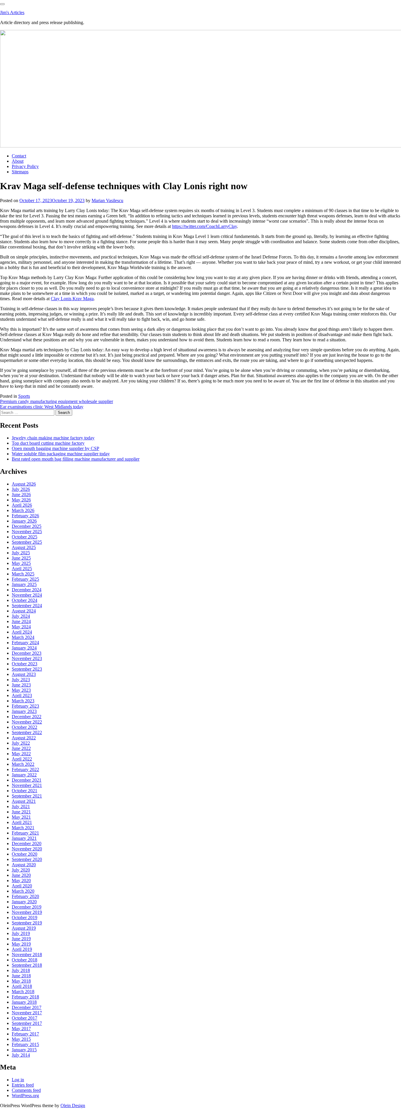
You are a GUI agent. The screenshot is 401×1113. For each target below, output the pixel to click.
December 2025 (26, 526)
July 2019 (21, 933)
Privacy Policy (25, 166)
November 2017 (27, 1012)
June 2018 (21, 975)
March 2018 (23, 991)
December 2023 (26, 653)
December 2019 (26, 906)
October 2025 (24, 536)
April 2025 (22, 568)
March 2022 (23, 764)
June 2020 (21, 875)
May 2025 (21, 563)
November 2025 (27, 531)
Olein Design (72, 1105)
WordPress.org (25, 1095)
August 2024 (24, 610)
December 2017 (26, 1007)
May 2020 (21, 880)
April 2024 (22, 631)
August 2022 (24, 737)
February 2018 (25, 996)
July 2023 (21, 679)
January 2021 (24, 838)
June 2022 (21, 748)
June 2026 (21, 494)
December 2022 (26, 716)
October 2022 (24, 727)
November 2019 (27, 912)
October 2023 (24, 663)
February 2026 (25, 515)
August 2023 (24, 674)
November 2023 (27, 658)
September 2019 (27, 922)
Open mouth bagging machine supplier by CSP (55, 448)
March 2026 (23, 510)
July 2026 (21, 489)
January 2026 (24, 520)
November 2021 (27, 785)
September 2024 (27, 605)
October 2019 (24, 917)
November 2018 (27, 954)
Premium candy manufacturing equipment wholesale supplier (56, 401)
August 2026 (24, 483)
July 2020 (21, 869)
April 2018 (22, 986)
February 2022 (25, 769)
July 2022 (21, 743)
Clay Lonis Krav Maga (72, 298)
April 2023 (22, 695)
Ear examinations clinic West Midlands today (41, 406)
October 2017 (24, 1017)
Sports (24, 396)
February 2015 (25, 1044)
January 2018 (24, 1002)
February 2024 (25, 642)
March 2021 (23, 827)
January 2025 (24, 584)
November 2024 (27, 594)
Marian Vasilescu (107, 200)
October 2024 (24, 600)
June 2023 (21, 684)
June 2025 (21, 557)
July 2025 (21, 552)
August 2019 (24, 928)
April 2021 (22, 822)
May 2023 (21, 690)
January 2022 (24, 774)
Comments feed (26, 1090)
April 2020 (22, 885)
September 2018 (27, 965)
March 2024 (23, 637)
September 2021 (27, 795)
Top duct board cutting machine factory (48, 443)
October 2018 (24, 959)
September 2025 (27, 542)
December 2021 (26, 780)
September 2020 (27, 859)
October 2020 (24, 854)
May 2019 (21, 943)
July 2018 (21, 970)
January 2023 (24, 711)
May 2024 (21, 626)
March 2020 (23, 891)
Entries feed (23, 1084)
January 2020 (24, 901)
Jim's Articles (12, 12)
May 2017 (21, 1028)
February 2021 (25, 832)
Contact (19, 155)
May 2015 (21, 1039)
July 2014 (21, 1054)
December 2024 (26, 589)
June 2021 (21, 811)
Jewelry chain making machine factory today (53, 437)
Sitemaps (20, 171)
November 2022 (27, 721)
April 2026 (22, 505)
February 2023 (25, 706)
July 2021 (21, 806)
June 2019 (21, 938)
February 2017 (25, 1033)
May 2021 (21, 817)
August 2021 (24, 801)
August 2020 (24, 864)
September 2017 (27, 1023)
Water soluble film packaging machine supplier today (61, 453)
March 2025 (23, 573)
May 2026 (21, 499)
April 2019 (22, 949)
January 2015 (24, 1049)
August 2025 (24, 547)
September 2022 (27, 732)
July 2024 (21, 616)
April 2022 (22, 758)
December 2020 (26, 843)
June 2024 (21, 621)
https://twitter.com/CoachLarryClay (204, 226)
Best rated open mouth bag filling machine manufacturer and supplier (75, 458)
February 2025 (25, 579)
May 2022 (21, 753)
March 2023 (23, 700)
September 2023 (27, 669)
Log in (18, 1079)
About (17, 161)
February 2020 (25, 896)
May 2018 (21, 980)
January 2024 (24, 647)
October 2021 (24, 790)
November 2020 (27, 848)
